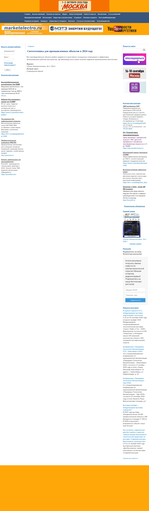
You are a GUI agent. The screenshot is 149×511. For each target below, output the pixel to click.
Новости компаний (75, 14)
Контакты (71, 21)
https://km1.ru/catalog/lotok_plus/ (135, 182)
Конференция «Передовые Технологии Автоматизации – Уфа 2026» (134, 380)
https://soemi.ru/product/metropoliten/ (12, 113)
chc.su (3, 95)
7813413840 (127, 128)
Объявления (102, 14)
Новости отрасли (90, 14)
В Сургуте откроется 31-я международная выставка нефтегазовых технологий (133, 313)
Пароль (6, 57)
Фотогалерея (47, 17)
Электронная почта (9, 51)
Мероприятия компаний (33, 17)
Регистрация (8, 63)
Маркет (64, 14)
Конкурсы (44, 21)
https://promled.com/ (8, 174)
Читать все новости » (130, 458)
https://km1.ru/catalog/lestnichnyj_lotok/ (12, 135)
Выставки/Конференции (107, 17)
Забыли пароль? (10, 65)
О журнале (77, 17)
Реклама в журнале (90, 17)
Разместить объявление (134, 206)
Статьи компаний (114, 14)
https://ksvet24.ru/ (129, 200)
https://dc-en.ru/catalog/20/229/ (134, 123)
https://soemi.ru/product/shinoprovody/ (135, 164)
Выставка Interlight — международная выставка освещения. (133, 407)
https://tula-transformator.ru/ (133, 148)
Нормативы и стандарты (57, 21)
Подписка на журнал (32, 21)
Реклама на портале (53, 14)
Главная (27, 14)
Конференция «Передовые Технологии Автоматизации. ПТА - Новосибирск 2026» (133, 349)
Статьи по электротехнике (86, 21)
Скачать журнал (135, 244)
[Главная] (24, 29)
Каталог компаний (38, 14)
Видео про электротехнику (63, 17)
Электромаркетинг (103, 21)
